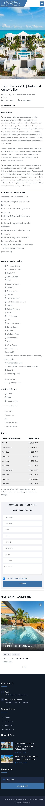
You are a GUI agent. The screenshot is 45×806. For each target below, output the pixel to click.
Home (7, 717)
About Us (8, 725)
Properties (9, 721)
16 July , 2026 (21, 752)
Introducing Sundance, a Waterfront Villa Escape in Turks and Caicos (25, 746)
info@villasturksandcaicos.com (16, 695)
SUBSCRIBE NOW (22, 786)
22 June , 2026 (22, 763)
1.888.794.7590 (11, 702)
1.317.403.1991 (23, 702)
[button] (20, 667)
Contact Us (9, 729)
